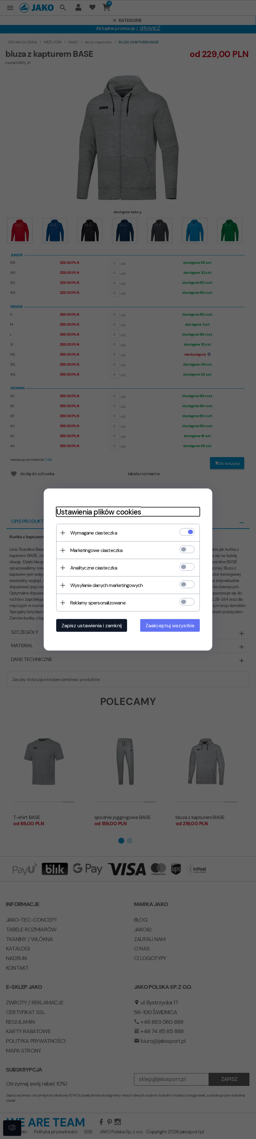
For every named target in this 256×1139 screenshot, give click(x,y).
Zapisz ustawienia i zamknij (92, 625)
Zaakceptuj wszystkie (169, 625)
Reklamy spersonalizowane (98, 602)
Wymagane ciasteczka (93, 533)
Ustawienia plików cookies (98, 511)
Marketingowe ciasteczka (96, 550)
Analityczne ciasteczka (93, 568)
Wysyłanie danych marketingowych (106, 585)
